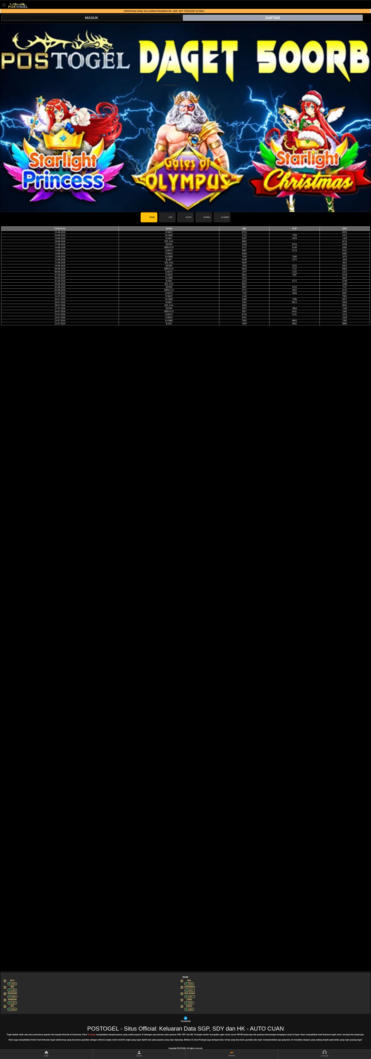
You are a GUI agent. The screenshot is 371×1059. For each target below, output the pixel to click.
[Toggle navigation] (4, 4)
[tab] (149, 217)
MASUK (91, 18)
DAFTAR (272, 18)
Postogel (92, 1034)
